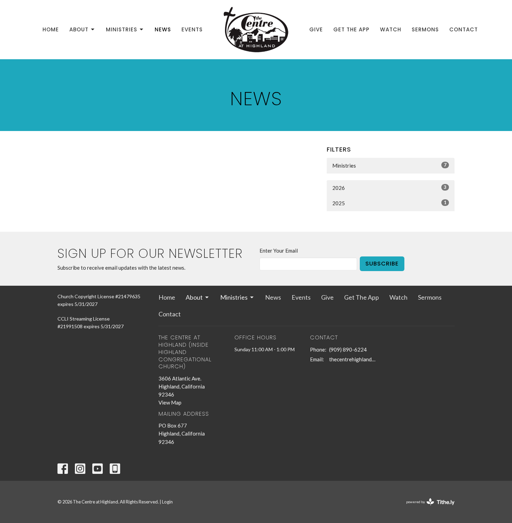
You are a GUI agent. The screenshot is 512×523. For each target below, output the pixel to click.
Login (167, 502)
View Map (169, 402)
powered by (427, 508)
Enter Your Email (278, 250)
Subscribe (382, 264)
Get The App (351, 29)
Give (316, 29)
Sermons (425, 29)
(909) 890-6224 (348, 349)
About (78, 29)
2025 (389, 203)
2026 (389, 187)
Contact (463, 29)
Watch (390, 29)
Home (50, 29)
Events (192, 29)
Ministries (121, 29)
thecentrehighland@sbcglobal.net (354, 359)
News (163, 29)
